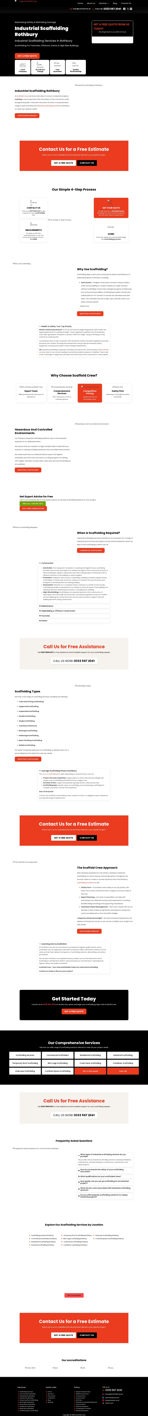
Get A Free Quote (74, 1295)
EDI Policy (79, 1400)
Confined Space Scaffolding (29, 1411)
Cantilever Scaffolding (27, 1406)
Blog (115, 3)
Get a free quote (27, 56)
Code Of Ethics (81, 1404)
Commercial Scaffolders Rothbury (44, 1239)
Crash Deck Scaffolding (27, 1404)
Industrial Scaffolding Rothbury (42, 1245)
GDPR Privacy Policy (82, 1394)
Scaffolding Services (27, 116)
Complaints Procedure (83, 1408)
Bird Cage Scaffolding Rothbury (75, 1239)
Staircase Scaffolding (27, 1408)
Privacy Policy (80, 1398)
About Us (51, 1394)
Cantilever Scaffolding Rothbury (75, 1245)
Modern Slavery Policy (83, 1392)
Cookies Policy (81, 1396)
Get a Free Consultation (33, 509)
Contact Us (126, 3)
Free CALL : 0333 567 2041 (32, 504)
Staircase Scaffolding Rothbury (107, 1235)
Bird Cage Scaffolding (27, 1402)
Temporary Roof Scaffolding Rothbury (77, 1235)
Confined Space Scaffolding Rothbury (109, 1239)
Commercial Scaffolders (91, 550)
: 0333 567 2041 (74, 661)
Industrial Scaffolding (90, 314)
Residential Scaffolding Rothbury (43, 1242)
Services (103, 3)
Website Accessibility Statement (86, 1402)
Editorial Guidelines (82, 1406)
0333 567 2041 (112, 9)
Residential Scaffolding (27, 1396)
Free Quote (51, 1396)
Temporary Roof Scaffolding (29, 1400)
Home (80, 3)
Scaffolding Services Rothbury (42, 1235)
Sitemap (50, 1402)
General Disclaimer (82, 1411)
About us (91, 3)
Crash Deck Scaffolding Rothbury (75, 1242)
